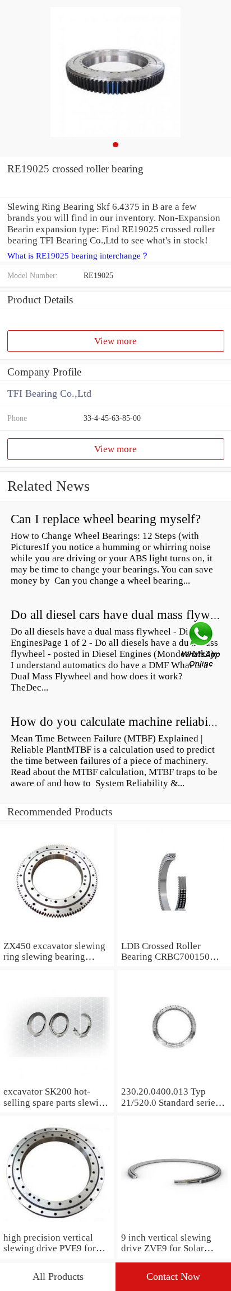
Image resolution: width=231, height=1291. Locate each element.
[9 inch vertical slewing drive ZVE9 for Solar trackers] (174, 1226)
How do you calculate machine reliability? (120, 722)
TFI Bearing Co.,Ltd (49, 393)
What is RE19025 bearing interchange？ (78, 255)
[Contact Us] (202, 645)
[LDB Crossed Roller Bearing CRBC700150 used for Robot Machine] (174, 934)
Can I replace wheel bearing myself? (106, 519)
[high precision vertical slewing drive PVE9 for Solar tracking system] (57, 1226)
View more (115, 341)
